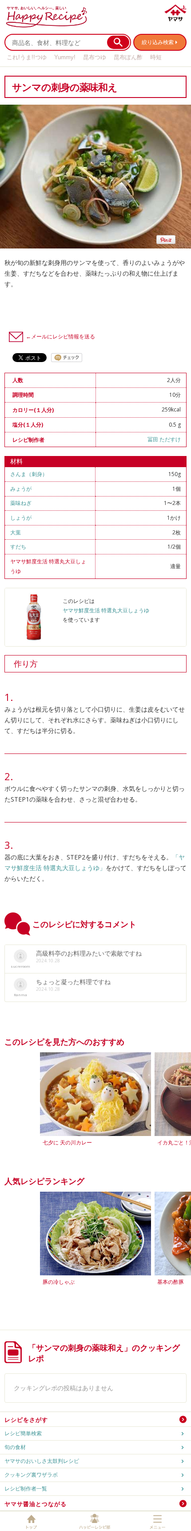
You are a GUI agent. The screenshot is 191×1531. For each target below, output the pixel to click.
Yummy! (65, 57)
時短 (156, 57)
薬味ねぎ (21, 503)
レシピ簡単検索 (23, 1433)
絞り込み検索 (158, 42)
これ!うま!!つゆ (27, 57)
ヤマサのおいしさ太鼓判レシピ (41, 1461)
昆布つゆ (94, 57)
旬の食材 (15, 1447)
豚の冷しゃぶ (59, 1282)
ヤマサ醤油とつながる (35, 1504)
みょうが (21, 489)
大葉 (15, 532)
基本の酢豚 (170, 1282)
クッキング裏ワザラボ (31, 1474)
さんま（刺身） (29, 474)
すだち (18, 546)
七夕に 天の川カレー (67, 1142)
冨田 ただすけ (164, 439)
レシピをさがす (26, 1420)
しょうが (21, 517)
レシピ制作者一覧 (25, 1488)
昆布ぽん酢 (128, 57)
